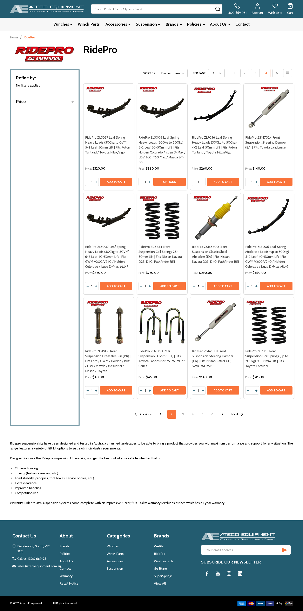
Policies (194, 24)
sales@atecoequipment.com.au (39, 566)
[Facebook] (206, 573)
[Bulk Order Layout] (287, 73)
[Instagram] (229, 573)
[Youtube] (217, 573)
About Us (218, 24)
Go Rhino (160, 569)
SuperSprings (163, 576)
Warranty (66, 576)
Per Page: (199, 73)
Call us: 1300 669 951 (32, 559)
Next (235, 414)
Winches (61, 24)
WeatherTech (163, 561)
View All (160, 583)
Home (14, 37)
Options (169, 182)
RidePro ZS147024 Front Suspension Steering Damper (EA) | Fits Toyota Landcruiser (266, 142)
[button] (45, 101)
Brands (172, 24)
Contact (242, 24)
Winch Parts (89, 24)
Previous (145, 414)
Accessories (116, 24)
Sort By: (149, 73)
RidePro (159, 554)
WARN (158, 546)
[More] (71, 24)
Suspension (146, 24)
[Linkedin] (240, 573)
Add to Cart (116, 182)
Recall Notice (69, 583)
